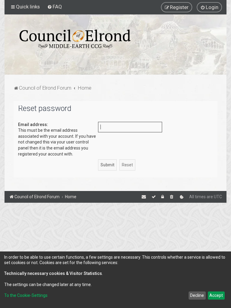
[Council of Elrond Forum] (75, 38)
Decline (197, 295)
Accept (216, 295)
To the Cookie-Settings (26, 295)
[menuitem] (54, 6)
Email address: (33, 124)
